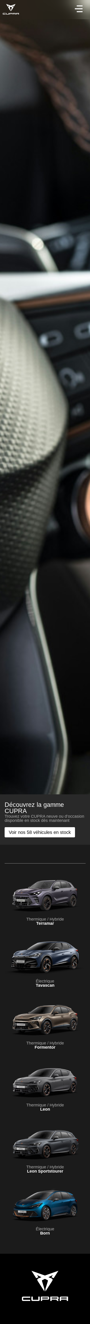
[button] (78, 9)
